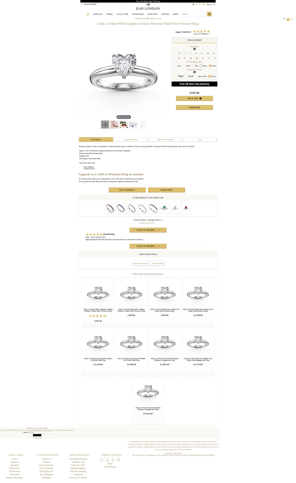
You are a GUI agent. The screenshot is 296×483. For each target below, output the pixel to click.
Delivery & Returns (165, 139)
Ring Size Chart (78, 465)
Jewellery (98, 14)
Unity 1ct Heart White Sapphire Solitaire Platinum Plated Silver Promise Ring (98, 310)
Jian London (177, 453)
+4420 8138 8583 (89, 4)
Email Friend (166, 190)
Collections (122, 14)
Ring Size (195, 46)
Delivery (46, 462)
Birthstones (138, 14)
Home (137, 18)
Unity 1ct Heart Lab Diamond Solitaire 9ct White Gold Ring (98, 359)
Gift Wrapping (46, 474)
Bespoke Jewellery (14, 477)
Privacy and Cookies (78, 477)
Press (110, 463)
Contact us (46, 458)
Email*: (26, 432)
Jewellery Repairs (78, 468)
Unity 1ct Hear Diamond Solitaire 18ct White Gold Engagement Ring (198, 359)
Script (180, 76)
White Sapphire (157, 263)
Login (213, 4)
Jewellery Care (78, 462)
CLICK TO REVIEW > (148, 230)
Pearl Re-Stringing (78, 471)
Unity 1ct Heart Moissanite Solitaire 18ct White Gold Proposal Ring (198, 310)
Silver (188, 66)
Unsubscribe (37, 438)
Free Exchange (46, 468)
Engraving (78, 474)
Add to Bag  (194, 98)
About (176, 14)
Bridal (110, 14)
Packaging (46, 477)
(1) (107, 316)
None (214, 66)
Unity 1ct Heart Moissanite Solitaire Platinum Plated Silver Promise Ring (131, 310)
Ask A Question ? (127, 190)
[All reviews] (201, 31)
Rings (150, 18)
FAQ (200, 139)
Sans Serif (202, 76)
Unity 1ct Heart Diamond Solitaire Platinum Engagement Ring (148, 408)
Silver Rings (157, 18)
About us (15, 462)
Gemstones (153, 14)
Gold (179, 66)
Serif (190, 76)
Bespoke (165, 14)
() (291, 19)
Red (196, 66)
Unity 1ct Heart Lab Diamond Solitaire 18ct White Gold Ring (131, 359)
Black (205, 66)
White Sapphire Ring (140, 263)
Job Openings (110, 466)
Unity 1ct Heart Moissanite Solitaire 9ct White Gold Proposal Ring (164, 310)
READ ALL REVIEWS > (148, 223)
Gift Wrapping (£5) (194, 62)
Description (96, 139)
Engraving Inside (194, 69)
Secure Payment (131, 139)
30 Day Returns (46, 471)
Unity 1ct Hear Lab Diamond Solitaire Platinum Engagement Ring (165, 359)
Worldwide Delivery (78, 458)
